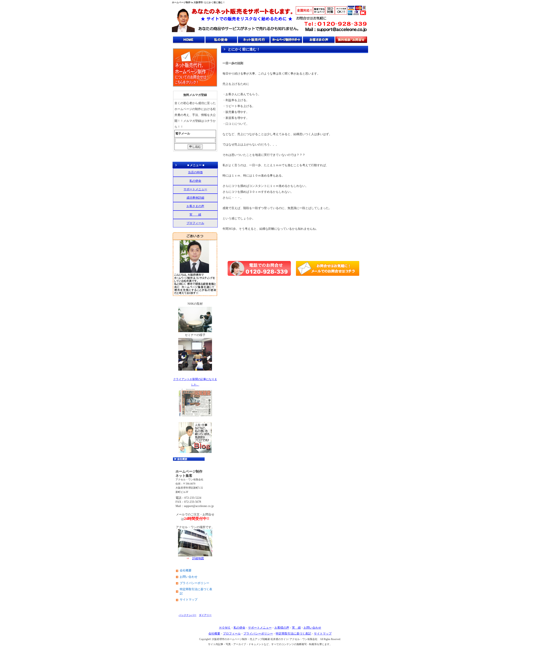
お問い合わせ (188, 576)
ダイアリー (205, 615)
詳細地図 (198, 558)
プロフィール (195, 223)
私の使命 (195, 180)
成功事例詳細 (195, 197)
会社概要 (186, 570)
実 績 (195, 214)
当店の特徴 (195, 172)
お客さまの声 (195, 206)
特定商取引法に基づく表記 (196, 591)
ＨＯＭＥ (225, 627)
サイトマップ (188, 599)
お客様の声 (281, 627)
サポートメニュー (195, 189)
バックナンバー (187, 615)
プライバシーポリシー (194, 583)
